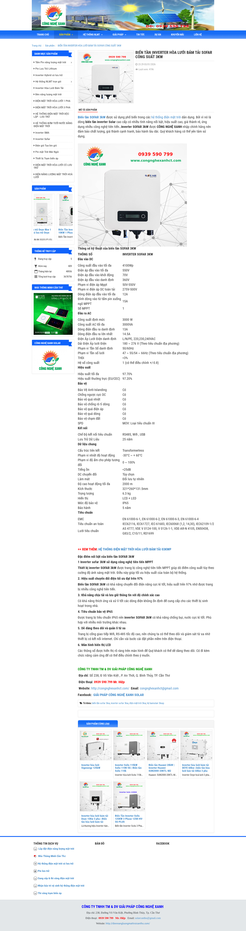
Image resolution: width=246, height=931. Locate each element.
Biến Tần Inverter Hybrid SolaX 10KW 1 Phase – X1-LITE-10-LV (52, 231)
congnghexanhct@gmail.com (159, 688)
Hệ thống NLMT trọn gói (48, 81)
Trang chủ (43, 34)
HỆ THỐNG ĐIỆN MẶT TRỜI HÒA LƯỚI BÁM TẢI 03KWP (134, 549)
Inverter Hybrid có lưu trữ (49, 75)
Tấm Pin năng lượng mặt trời (50, 62)
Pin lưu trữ (43, 870)
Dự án (158, 34)
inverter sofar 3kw (119, 703)
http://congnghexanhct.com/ (110, 688)
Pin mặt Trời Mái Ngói (47, 151)
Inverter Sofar (42, 139)
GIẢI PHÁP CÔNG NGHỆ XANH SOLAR (118, 695)
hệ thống (157, 117)
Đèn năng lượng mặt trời (48, 94)
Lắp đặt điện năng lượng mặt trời (55, 848)
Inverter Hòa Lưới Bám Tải (49, 88)
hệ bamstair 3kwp (155, 703)
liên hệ (198, 34)
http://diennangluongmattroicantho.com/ (128, 923)
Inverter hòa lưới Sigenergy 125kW (90, 766)
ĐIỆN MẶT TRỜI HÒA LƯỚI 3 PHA (52, 107)
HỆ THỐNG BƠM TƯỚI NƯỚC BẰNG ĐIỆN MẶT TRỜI (53, 125)
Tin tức (140, 34)
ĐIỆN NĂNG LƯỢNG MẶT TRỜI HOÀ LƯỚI (53, 176)
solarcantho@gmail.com (148, 918)
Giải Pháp (119, 34)
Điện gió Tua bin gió (46, 145)
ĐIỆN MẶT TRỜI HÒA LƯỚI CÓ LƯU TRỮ (53, 166)
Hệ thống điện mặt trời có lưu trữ (55, 863)
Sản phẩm (65, 34)
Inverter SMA (42, 132)
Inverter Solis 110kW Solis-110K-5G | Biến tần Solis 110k (128, 767)
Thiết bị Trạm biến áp (46, 158)
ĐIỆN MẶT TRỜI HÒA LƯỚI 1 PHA (52, 100)
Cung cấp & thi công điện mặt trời (56, 878)
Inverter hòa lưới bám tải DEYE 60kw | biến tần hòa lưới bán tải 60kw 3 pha (196, 767)
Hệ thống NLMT (92, 34)
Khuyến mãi (177, 34)
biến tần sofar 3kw (101, 703)
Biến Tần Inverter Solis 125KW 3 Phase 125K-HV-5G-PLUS (129, 818)
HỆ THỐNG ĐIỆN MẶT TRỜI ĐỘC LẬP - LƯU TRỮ (51, 115)
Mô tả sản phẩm (88, 109)
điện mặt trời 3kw (137, 703)
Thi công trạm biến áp (50, 893)
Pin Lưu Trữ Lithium (46, 68)
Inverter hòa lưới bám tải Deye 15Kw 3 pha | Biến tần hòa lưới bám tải (94, 818)
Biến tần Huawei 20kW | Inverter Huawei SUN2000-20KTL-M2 (161, 767)
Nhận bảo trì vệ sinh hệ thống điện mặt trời (61, 885)
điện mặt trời (172, 117)
